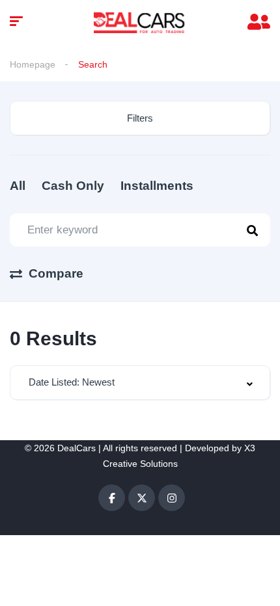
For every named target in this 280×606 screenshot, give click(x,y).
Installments (156, 185)
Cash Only (73, 185)
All (17, 185)
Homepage (32, 64)
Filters (140, 118)
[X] (141, 497)
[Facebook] (111, 497)
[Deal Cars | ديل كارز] (140, 22)
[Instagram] (171, 497)
